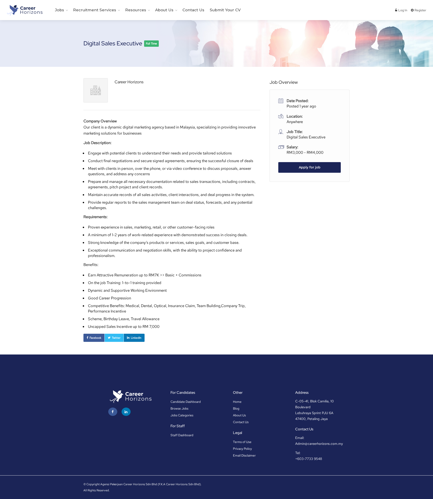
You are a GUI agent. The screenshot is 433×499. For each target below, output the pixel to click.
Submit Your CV (225, 10)
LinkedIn (136, 338)
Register (420, 10)
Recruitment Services (94, 10)
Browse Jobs (179, 408)
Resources (135, 10)
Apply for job (309, 167)
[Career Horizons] (24, 10)
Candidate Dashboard (185, 402)
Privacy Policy (242, 449)
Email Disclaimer (244, 455)
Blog (236, 408)
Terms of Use (242, 442)
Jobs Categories (181, 415)
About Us (164, 10)
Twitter (116, 338)
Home (237, 402)
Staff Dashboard (181, 435)
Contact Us (193, 10)
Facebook (95, 338)
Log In (402, 10)
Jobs (59, 10)
